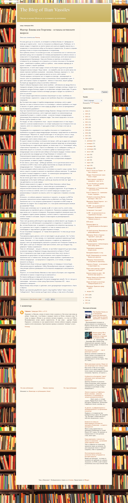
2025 (86, 114)
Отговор (27, 326)
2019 (86, 130)
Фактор (37, 37)
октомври (90, 146)
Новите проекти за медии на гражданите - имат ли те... (95, 180)
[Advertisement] (49, 371)
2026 (86, 111)
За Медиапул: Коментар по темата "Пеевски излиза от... (96, 218)
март (88, 165)
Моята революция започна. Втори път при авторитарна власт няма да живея (96, 365)
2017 (86, 136)
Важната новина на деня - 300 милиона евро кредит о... (95, 274)
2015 (86, 295)
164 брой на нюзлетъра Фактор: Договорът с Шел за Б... (96, 198)
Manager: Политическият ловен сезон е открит (95, 176)
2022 (86, 122)
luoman (71, 480)
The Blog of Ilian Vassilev (45, 9)
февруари (90, 168)
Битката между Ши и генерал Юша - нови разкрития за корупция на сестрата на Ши (100, 335)
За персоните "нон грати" (94, 210)
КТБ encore (89, 222)
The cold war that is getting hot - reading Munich (95, 240)
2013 (86, 300)
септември (90, 149)
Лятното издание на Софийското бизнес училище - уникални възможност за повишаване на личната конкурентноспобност (95, 394)
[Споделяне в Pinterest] (54, 299)
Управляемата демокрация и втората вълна (95, 249)
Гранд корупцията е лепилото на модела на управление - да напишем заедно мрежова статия (96, 440)
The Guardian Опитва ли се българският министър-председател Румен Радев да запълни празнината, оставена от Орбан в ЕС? (96, 316)
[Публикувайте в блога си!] (48, 299)
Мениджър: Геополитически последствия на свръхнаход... (96, 260)
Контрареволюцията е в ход (94, 253)
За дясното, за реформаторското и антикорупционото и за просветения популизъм (96, 409)
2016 (86, 138)
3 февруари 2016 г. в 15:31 (39, 311)
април (89, 162)
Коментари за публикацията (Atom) (39, 391)
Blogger (87, 480)
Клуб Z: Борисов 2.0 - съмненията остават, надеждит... (96, 193)
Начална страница (48, 388)
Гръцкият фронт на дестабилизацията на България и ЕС (97, 226)
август (89, 152)
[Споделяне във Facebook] (52, 299)
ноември (89, 143)
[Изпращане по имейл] (46, 299)
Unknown (28, 311)
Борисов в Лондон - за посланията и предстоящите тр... (96, 265)
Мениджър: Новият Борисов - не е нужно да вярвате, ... (96, 202)
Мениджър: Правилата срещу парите (95, 287)
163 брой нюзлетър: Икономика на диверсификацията (96, 231)
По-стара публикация (70, 388)
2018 (86, 133)
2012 (86, 303)
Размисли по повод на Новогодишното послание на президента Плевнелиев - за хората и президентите (96, 424)
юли (88, 154)
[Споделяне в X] (50, 299)
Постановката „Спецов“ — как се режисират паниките (95, 351)
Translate (96, 103)
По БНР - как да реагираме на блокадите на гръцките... (95, 206)
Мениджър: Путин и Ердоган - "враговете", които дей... (95, 236)
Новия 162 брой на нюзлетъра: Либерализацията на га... (95, 282)
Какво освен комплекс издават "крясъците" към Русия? (95, 269)
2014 (86, 297)
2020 (86, 127)
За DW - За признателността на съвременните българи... (95, 214)
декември (90, 141)
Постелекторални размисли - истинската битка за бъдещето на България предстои (95, 454)
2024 (86, 116)
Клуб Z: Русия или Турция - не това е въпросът (95, 171)
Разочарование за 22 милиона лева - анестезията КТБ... (97, 189)
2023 (86, 119)
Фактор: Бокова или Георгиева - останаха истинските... (96, 278)
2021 (86, 125)
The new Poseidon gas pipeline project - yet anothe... (95, 184)
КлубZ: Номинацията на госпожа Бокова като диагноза (96, 256)
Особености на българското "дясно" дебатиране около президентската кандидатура (95, 378)
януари (89, 291)
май (88, 160)
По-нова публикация (26, 388)
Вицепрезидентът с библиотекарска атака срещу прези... (97, 244)
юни (88, 157)
